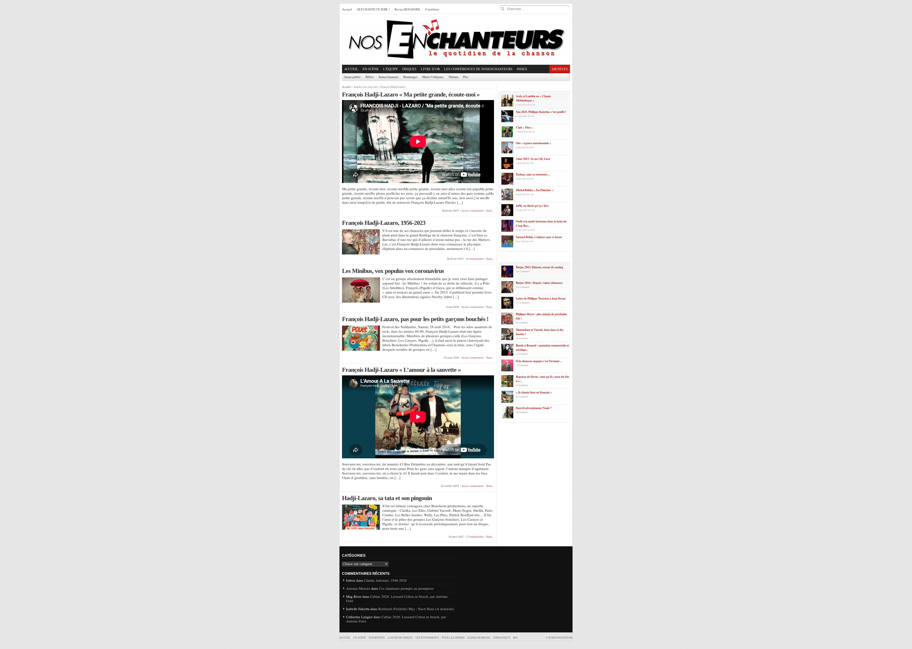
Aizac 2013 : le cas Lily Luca (533, 159)
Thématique (501, 637)
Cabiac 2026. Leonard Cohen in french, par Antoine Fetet (397, 598)
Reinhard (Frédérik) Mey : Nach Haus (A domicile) (416, 608)
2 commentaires (475, 536)
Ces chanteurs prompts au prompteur (406, 588)
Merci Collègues (433, 77)
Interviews (377, 637)
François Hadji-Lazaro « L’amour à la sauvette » (401, 369)
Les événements (427, 637)
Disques (409, 69)
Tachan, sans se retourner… (533, 174)
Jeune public (352, 77)
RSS (515, 637)
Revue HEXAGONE (407, 9)
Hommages (410, 77)
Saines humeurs (389, 77)
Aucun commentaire (473, 210)
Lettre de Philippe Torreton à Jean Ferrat (540, 298)
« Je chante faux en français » (534, 392)
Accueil (347, 9)
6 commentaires (475, 258)
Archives (559, 69)
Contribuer (432, 9)
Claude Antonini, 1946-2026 (385, 580)
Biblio (370, 77)
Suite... (490, 210)
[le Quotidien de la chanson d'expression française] (456, 39)
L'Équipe (390, 69)
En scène (371, 69)
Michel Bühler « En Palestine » (534, 190)
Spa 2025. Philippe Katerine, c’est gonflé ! (541, 112)
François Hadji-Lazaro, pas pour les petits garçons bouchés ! (415, 319)
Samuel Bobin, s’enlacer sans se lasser (539, 237)
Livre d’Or (430, 69)
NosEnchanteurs (559, 637)
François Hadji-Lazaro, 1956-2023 (383, 222)
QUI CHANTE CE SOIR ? (373, 9)
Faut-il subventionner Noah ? (533, 408)
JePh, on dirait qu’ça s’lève (532, 206)
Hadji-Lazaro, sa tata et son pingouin (387, 498)
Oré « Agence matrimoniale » (533, 143)
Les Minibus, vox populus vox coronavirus (393, 270)
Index (522, 69)
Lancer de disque (400, 637)
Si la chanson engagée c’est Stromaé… (539, 361)
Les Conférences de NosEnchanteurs (478, 69)
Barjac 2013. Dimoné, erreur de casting (539, 267)
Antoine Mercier (358, 588)
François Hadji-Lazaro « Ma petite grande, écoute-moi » (411, 94)
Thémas (453, 77)
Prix (465, 77)
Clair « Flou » (524, 127)
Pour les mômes (453, 637)
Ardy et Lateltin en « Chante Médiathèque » (533, 98)
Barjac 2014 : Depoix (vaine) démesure (539, 283)
